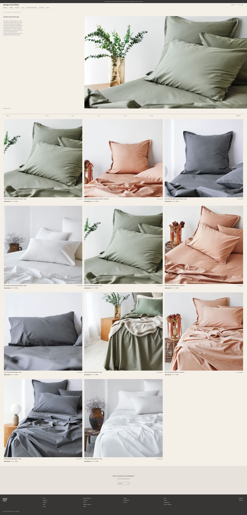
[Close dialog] (147, 245)
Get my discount (136, 260)
